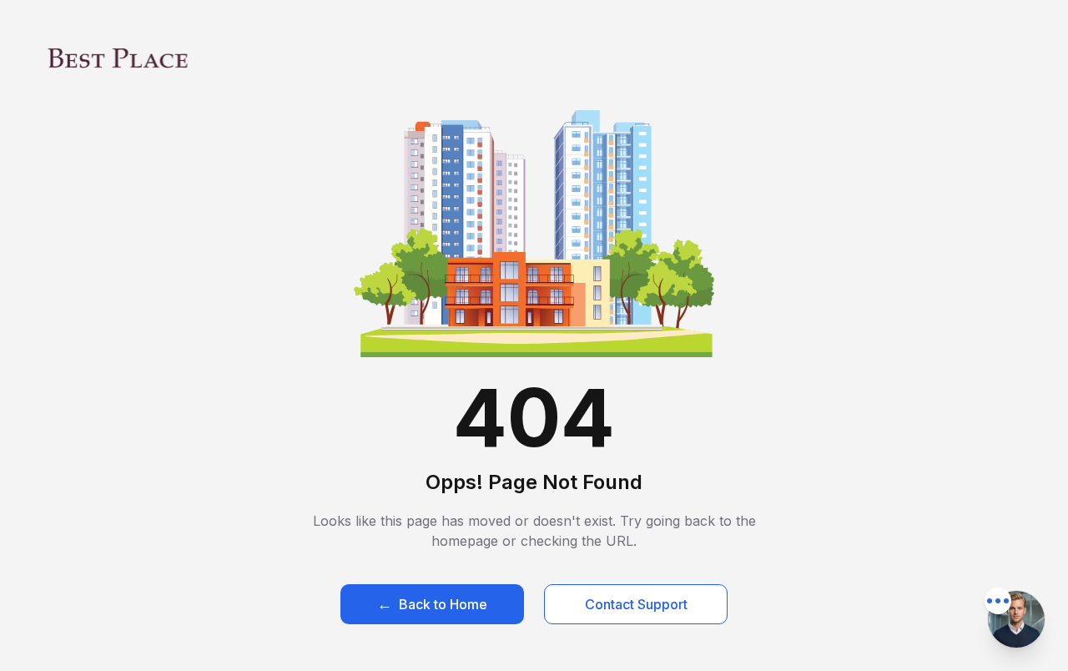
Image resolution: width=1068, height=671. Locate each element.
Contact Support (636, 604)
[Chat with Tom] (1016, 619)
